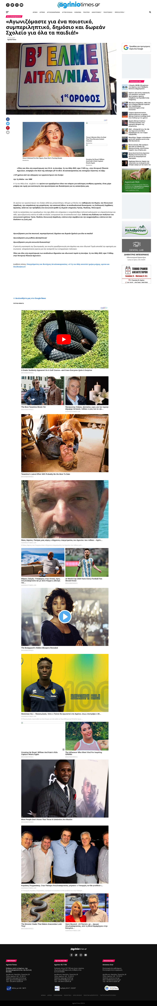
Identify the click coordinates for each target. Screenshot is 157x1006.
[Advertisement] (64, 194)
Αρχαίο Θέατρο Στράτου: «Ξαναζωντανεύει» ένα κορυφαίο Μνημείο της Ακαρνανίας (137, 123)
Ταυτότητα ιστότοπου (108, 995)
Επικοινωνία (58, 995)
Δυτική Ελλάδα (67, 12)
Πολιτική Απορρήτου (91, 995)
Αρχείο (49, 995)
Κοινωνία (78, 12)
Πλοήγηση (67, 995)
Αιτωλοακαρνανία (53, 12)
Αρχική (35, 12)
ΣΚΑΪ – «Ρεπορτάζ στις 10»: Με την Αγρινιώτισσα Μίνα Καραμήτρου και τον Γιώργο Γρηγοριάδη (139, 131)
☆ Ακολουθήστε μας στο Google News (29, 298)
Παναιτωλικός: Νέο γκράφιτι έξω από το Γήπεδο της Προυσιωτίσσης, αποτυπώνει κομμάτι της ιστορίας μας (139, 147)
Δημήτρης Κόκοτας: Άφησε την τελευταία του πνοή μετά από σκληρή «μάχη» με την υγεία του (140, 163)
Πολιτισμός (108, 12)
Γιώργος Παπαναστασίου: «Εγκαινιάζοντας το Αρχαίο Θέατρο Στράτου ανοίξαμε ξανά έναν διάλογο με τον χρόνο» (139, 115)
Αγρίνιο (42, 12)
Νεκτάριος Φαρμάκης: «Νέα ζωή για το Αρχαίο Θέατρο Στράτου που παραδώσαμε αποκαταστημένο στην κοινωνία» (139, 106)
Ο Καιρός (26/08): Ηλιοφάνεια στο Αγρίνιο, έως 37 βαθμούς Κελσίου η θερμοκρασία (138, 87)
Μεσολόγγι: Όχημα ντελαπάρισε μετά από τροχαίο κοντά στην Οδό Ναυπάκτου (140, 139)
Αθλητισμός (96, 12)
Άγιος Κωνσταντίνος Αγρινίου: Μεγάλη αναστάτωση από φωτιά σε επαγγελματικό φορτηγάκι (139, 155)
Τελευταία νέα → (136, 81)
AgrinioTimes (11, 39)
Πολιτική (86, 12)
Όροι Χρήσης (77, 995)
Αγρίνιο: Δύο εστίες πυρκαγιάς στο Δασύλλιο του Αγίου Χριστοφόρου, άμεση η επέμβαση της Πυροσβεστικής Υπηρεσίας (139, 96)
